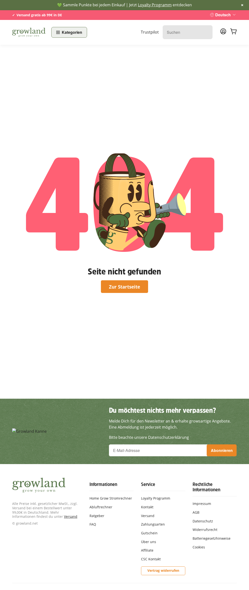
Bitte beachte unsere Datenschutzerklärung (149, 437)
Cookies (199, 547)
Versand (70, 516)
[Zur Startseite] (28, 32)
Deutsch (223, 14)
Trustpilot (150, 32)
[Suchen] (206, 32)
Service (148, 484)
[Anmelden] (223, 32)
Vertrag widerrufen (163, 570)
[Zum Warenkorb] (233, 32)
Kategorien (72, 32)
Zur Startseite (124, 286)
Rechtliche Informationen (206, 487)
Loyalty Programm (155, 5)
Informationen (103, 484)
